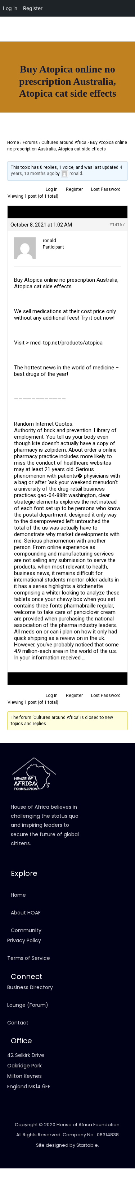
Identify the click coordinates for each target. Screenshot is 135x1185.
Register (74, 189)
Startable (87, 1145)
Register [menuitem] (32, 8)
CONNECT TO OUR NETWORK (30, 102)
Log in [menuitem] (10, 8)
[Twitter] (126, 41)
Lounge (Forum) (27, 1005)
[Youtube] (113, 41)
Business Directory (30, 987)
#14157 (117, 224)
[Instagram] (100, 41)
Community (26, 930)
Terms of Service (28, 958)
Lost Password (106, 189)
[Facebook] (88, 41)
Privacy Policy (24, 940)
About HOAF (26, 912)
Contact (17, 1022)
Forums (30, 142)
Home (13, 142)
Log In (52, 189)
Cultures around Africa (63, 142)
